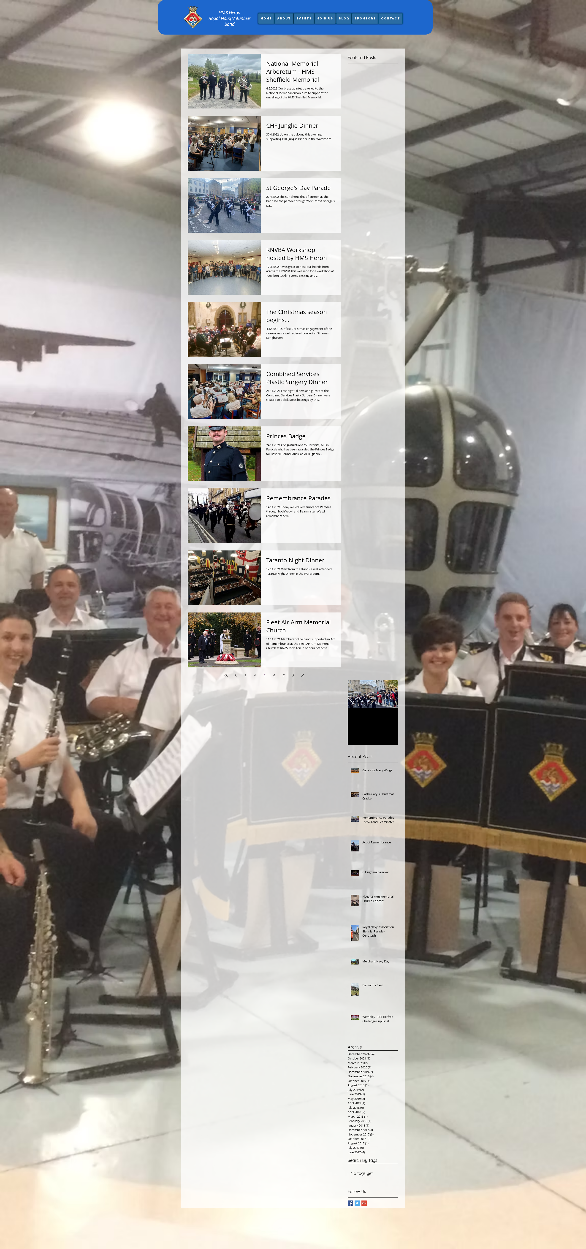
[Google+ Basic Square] (364, 1203)
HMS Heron (229, 12)
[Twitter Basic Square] (357, 1203)
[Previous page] (235, 675)
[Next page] (293, 675)
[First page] (226, 675)
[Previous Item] (355, 694)
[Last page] (303, 675)
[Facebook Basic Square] (350, 1203)
